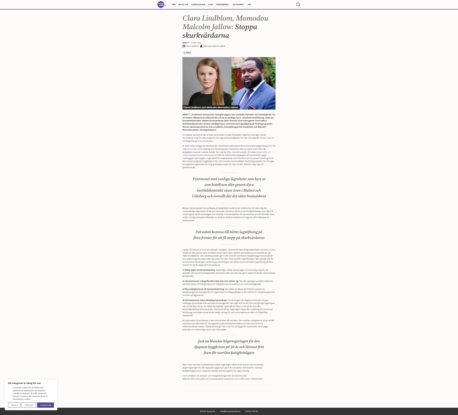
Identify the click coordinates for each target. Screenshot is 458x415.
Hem (174, 4)
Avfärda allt (28, 405)
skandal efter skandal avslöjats (233, 152)
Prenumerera (222, 4)
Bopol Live (183, 4)
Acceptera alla (45, 405)
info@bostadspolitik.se (230, 411)
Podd (210, 4)
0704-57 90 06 (251, 411)
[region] (31, 394)
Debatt (185, 43)
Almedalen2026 (198, 4)
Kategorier (238, 4)
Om (249, 4)
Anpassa (14, 405)
